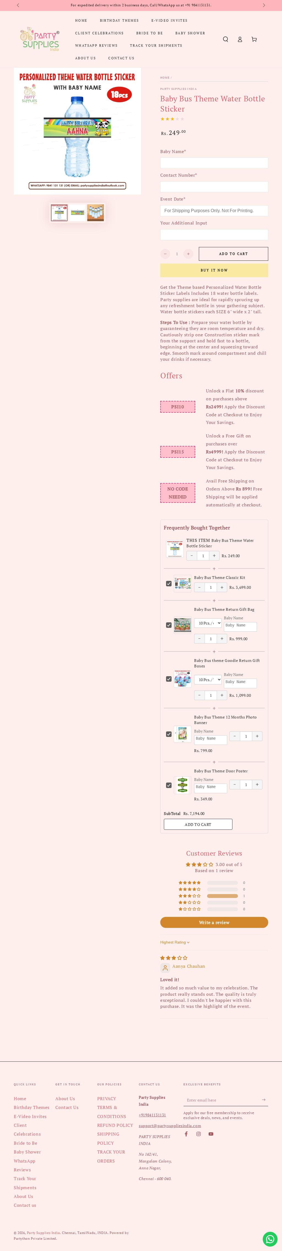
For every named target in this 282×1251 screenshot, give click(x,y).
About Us (23, 1196)
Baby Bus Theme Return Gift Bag (224, 609)
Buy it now (214, 270)
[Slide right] (263, 5)
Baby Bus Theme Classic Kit (219, 577)
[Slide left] (18, 5)
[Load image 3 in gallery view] (95, 212)
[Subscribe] (265, 1100)
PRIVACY (106, 1098)
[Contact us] (270, 1239)
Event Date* (173, 199)
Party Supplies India (178, 89)
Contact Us (66, 1107)
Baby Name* (173, 151)
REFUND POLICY (115, 1125)
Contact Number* (178, 175)
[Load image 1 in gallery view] (59, 212)
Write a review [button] (214, 922)
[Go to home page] (40, 39)
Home (165, 77)
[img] (174, 958)
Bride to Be (25, 1143)
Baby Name (233, 617)
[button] (225, 39)
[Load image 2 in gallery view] (77, 212)
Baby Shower (27, 1152)
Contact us (25, 1205)
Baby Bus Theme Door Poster (221, 770)
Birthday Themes (32, 1107)
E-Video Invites (30, 1116)
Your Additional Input (183, 223)
